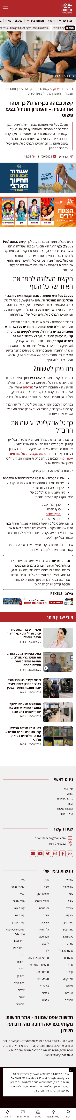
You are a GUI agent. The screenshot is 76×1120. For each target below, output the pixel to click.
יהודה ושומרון (42, 901)
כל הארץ (44, 929)
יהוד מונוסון (43, 894)
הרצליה (69, 1000)
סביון (22, 880)
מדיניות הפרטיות (43, 1090)
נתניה (45, 1000)
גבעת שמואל (66, 950)
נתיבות (45, 993)
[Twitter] (48, 854)
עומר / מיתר (18, 887)
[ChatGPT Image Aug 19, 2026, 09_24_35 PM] (38, 604)
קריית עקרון (18, 922)
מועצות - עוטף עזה (38, 965)
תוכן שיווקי (58, 89)
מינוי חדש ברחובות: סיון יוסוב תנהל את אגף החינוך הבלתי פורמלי (24, 633)
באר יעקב (68, 922)
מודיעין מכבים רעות (38, 958)
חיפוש (68, 1116)
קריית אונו (19, 908)
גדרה (70, 965)
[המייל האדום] (23, 1112)
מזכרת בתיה (42, 972)
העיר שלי (67, 20)
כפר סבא (44, 936)
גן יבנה (69, 972)
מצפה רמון (43, 979)
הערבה (69, 993)
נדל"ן (8, 20)
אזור (71, 894)
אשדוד (69, 908)
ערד (22, 894)
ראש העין (19, 940)
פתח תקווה (18, 901)
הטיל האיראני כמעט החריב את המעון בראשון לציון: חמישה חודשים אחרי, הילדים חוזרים (24, 659)
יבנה (46, 887)
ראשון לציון (19, 948)
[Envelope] (33, 854)
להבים (45, 943)
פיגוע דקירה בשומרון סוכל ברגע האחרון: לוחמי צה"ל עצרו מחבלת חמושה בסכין (24, 684)
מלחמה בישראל (35, 20)
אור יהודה (68, 887)
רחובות (21, 962)
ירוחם (46, 915)
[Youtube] (40, 854)
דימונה (69, 986)
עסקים (38, 1116)
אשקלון (69, 915)
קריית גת (20, 915)
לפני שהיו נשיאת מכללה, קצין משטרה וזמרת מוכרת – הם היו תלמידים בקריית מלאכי (23, 734)
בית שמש (68, 936)
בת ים (70, 943)
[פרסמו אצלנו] (53, 1112)
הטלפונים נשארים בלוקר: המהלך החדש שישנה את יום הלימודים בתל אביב (25, 708)
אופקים (69, 880)
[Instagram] (55, 854)
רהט (22, 955)
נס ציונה (44, 986)
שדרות (21, 990)
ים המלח (44, 908)
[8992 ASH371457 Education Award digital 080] (38, 192)
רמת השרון (19, 983)
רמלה (22, 969)
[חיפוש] (68, 1112)
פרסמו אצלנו (53, 1116)
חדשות (51, 20)
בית (71, 89)
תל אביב (20, 1004)
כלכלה (18, 20)
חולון (46, 880)
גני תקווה (68, 979)
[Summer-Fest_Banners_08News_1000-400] (38, 226)
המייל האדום (23, 1116)
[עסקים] (38, 1112)
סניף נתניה (53, 514)
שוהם (22, 997)
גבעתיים (68, 958)
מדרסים (28, 387)
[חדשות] (8, 1112)
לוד (47, 950)
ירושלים (45, 922)
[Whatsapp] (70, 854)
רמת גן (21, 976)
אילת (70, 901)
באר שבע (68, 929)
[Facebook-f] (62, 854)
